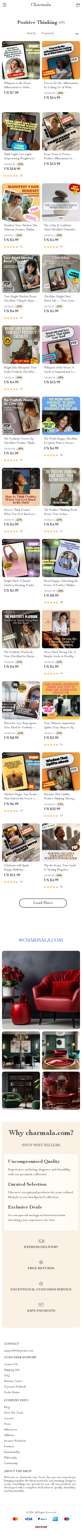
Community (11, 1463)
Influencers (10, 1429)
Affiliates (9, 1435)
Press (7, 1424)
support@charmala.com (18, 1350)
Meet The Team (13, 1413)
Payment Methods (15, 1387)
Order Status (12, 1392)
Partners (9, 1446)
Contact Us (11, 1364)
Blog (7, 1407)
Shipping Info (12, 1370)
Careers (9, 1418)
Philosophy (10, 1457)
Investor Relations (15, 1441)
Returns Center (13, 1381)
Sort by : (32, 33)
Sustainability (12, 1452)
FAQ (7, 1375)
